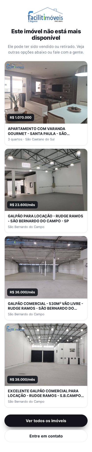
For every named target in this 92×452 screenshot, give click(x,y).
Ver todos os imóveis (46, 420)
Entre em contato (46, 435)
